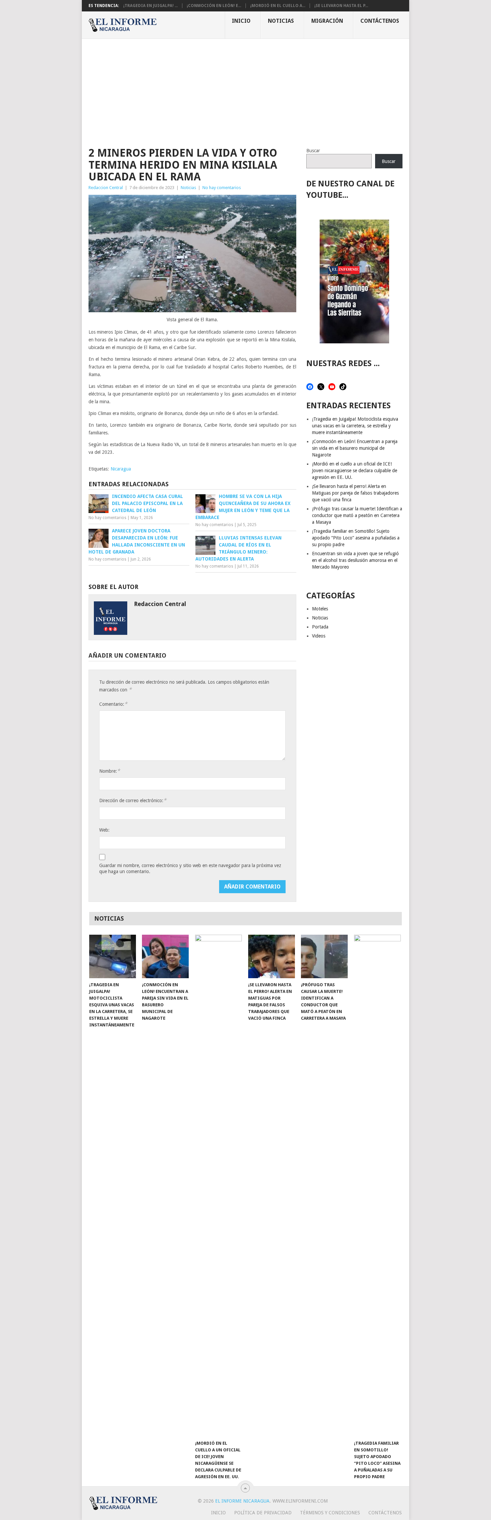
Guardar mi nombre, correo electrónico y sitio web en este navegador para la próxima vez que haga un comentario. (190, 868)
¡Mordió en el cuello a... (277, 5)
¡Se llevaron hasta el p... (341, 5)
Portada (320, 626)
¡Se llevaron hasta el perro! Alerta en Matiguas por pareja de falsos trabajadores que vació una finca (355, 493)
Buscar (313, 150)
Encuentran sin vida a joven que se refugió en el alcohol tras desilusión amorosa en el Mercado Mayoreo (355, 560)
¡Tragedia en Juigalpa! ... (150, 5)
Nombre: (109, 771)
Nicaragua (121, 469)
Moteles (320, 608)
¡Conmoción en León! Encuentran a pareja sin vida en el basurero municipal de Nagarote (354, 448)
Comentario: (113, 704)
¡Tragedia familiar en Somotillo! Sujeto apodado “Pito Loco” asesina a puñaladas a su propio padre (355, 537)
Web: (104, 830)
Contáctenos (379, 21)
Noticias (281, 21)
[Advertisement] (245, 89)
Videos (318, 636)
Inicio (241, 21)
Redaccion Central (106, 187)
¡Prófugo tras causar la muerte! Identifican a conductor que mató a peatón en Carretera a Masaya (357, 515)
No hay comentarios (221, 187)
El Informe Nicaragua (242, 1501)
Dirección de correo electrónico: (132, 800)
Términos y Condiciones (330, 1512)
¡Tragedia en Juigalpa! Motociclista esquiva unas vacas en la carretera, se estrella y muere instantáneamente (355, 425)
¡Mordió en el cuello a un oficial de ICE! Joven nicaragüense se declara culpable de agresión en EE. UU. (354, 470)
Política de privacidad (263, 1512)
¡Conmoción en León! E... (214, 5)
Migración (327, 21)
